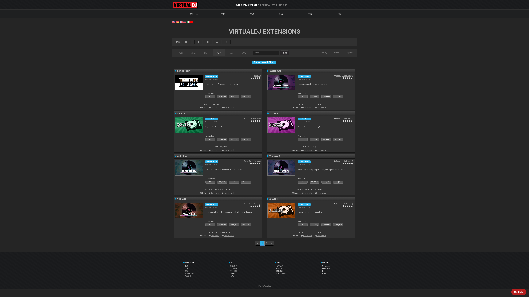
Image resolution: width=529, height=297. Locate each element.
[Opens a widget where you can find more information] (518, 292)
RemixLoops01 (184, 71)
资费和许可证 (190, 273)
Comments (215, 107)
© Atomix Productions (265, 286)
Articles (233, 273)
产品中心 (194, 14)
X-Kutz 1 (273, 199)
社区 (281, 14)
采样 (219, 53)
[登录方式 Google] (226, 42)
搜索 (285, 53)
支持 (310, 14)
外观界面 (188, 276)
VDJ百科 (233, 271)
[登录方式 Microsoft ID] (207, 42)
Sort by (324, 53)
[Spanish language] (177, 22)
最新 (181, 53)
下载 (223, 14)
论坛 (232, 276)
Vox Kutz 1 (182, 199)
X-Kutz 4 (181, 113)
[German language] (184, 22)
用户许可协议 (281, 273)
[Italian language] (188, 22)
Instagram (327, 271)
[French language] (181, 22)
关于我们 (279, 266)
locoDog (257, 76)
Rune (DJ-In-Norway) (344, 76)
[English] (173, 22)
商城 (252, 14)
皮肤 (193, 53)
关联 (339, 14)
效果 (206, 53)
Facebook (327, 266)
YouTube (327, 269)
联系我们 (279, 269)
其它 (244, 53)
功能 (186, 271)
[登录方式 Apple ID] (217, 42)
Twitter (326, 273)
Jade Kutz (182, 156)
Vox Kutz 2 (274, 156)
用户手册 (233, 269)
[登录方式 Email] (186, 42)
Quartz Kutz (275, 71)
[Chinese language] (191, 22)
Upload (350, 53)
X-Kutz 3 (273, 113)
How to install (229, 107)
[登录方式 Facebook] (198, 42)
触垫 (232, 53)
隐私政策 (279, 271)
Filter (336, 53)
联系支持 (233, 266)
